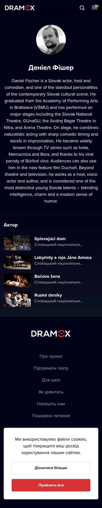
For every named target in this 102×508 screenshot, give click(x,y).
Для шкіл (51, 380)
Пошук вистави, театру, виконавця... (54, 8)
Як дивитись (51, 392)
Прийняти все (51, 485)
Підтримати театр (51, 368)
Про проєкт (51, 356)
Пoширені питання (51, 415)
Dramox (20, 8)
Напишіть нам (51, 404)
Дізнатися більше (51, 468)
